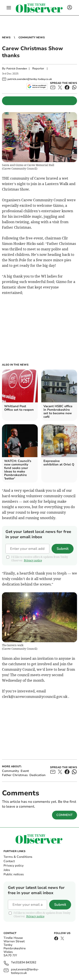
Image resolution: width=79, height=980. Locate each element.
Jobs (7, 870)
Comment (64, 815)
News (6, 37)
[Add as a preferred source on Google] (37, 86)
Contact (9, 861)
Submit (62, 548)
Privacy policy (13, 865)
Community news (31, 37)
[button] (9, 7)
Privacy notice (33, 560)
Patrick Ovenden (16, 68)
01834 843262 (26, 962)
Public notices (14, 874)
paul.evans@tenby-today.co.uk (25, 971)
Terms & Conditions (18, 857)
